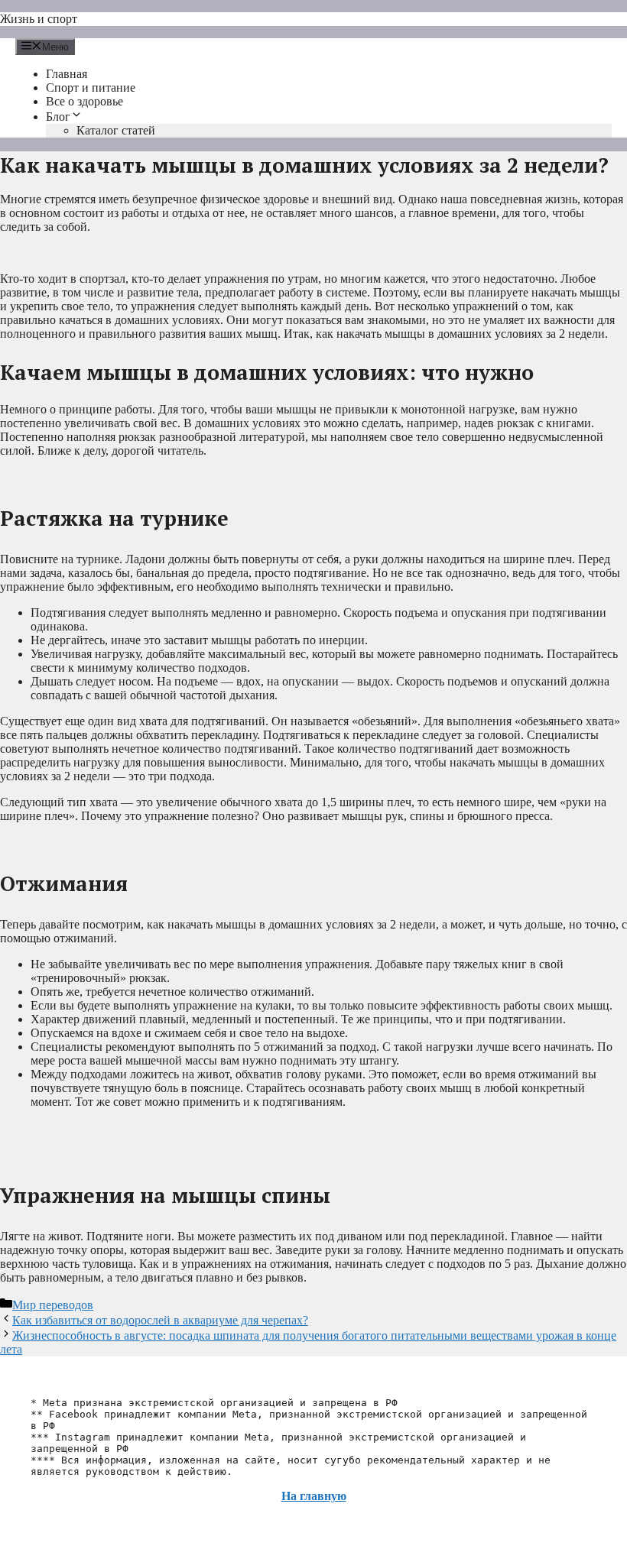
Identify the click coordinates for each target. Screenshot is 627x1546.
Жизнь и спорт (38, 18)
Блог (58, 116)
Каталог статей (115, 130)
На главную (313, 1495)
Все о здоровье (84, 101)
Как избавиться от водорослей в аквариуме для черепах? (160, 1320)
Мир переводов (52, 1304)
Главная (66, 73)
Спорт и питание (90, 87)
